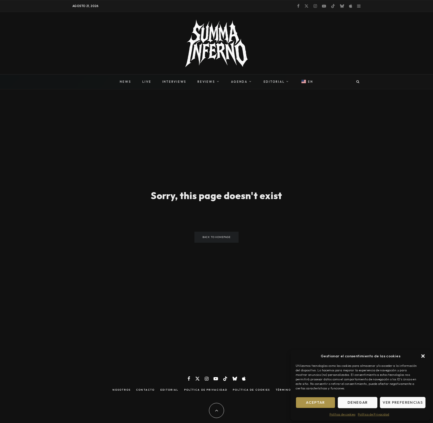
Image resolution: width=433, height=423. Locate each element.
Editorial (169, 389)
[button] (422, 356)
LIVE (146, 81)
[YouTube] (324, 6)
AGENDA (239, 81)
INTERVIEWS (174, 81)
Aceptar (315, 402)
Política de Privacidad (373, 414)
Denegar (358, 402)
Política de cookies (342, 414)
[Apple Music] (351, 6)
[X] (306, 6)
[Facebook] (298, 6)
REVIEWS (206, 81)
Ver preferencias (403, 402)
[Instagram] (315, 6)
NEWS (125, 81)
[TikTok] (333, 6)
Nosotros (122, 389)
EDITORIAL (274, 81)
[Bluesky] (342, 6)
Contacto (145, 389)
